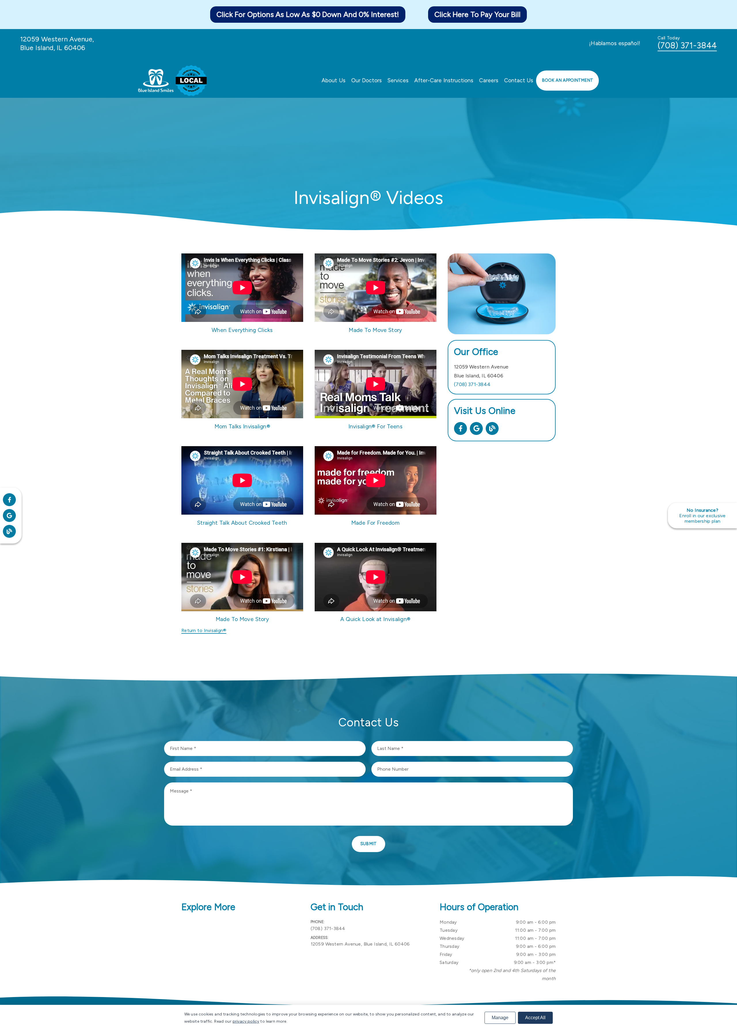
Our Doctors (366, 80)
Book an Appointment (567, 80)
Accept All (535, 1017)
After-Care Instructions (443, 80)
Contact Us (518, 80)
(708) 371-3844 (687, 45)
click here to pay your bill (477, 14)
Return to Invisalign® (203, 630)
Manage (500, 1017)
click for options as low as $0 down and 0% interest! (307, 14)
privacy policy (246, 1021)
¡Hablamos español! (614, 43)
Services (398, 80)
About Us (333, 80)
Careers (488, 80)
